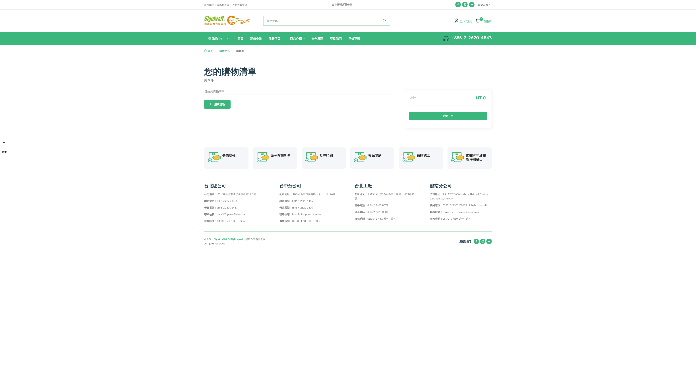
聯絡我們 (336, 38)
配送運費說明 (240, 5)
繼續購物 (219, 104)
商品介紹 (296, 38)
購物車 (487, 21)
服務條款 (209, 5)
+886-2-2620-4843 (471, 38)
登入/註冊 (466, 21)
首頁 (240, 38)
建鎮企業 (256, 38)
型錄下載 (354, 38)
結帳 (445, 115)
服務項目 (275, 38)
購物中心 (218, 38)
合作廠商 (317, 38)
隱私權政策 (223, 5)
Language (483, 4)
